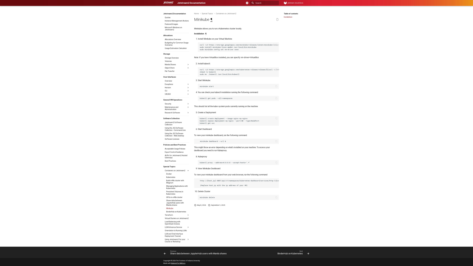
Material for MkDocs (178, 263)
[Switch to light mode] (247, 2)
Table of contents (291, 14)
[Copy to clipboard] (276, 44)
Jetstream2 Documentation (174, 14)
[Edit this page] (277, 19)
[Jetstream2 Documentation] (168, 2)
